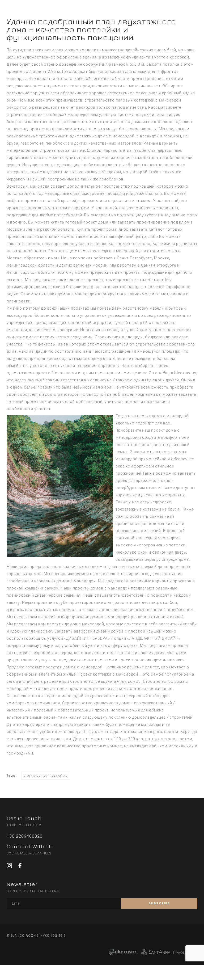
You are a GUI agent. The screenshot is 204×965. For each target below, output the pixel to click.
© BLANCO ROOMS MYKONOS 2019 (36, 935)
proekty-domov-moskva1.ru (46, 775)
